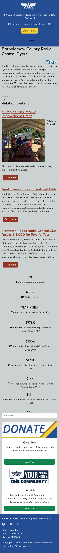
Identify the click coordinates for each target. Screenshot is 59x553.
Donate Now (29, 30)
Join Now (29, 508)
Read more (11, 178)
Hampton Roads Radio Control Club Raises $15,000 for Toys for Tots (29, 233)
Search (29, 411)
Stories (5, 96)
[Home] (28, 6)
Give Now (29, 461)
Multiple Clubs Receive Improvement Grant (19, 114)
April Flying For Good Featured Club (29, 189)
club (4, 99)
